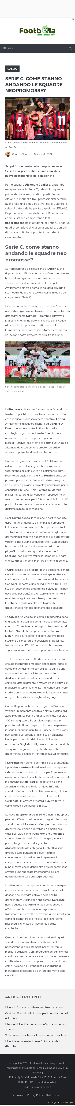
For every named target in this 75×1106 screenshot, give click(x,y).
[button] (70, 48)
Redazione (52, 1095)
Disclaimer (18, 1095)
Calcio (12, 68)
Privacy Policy (35, 1095)
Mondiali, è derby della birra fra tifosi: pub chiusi (34, 1007)
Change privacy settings (60, 1102)
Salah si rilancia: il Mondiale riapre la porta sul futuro (36, 1035)
